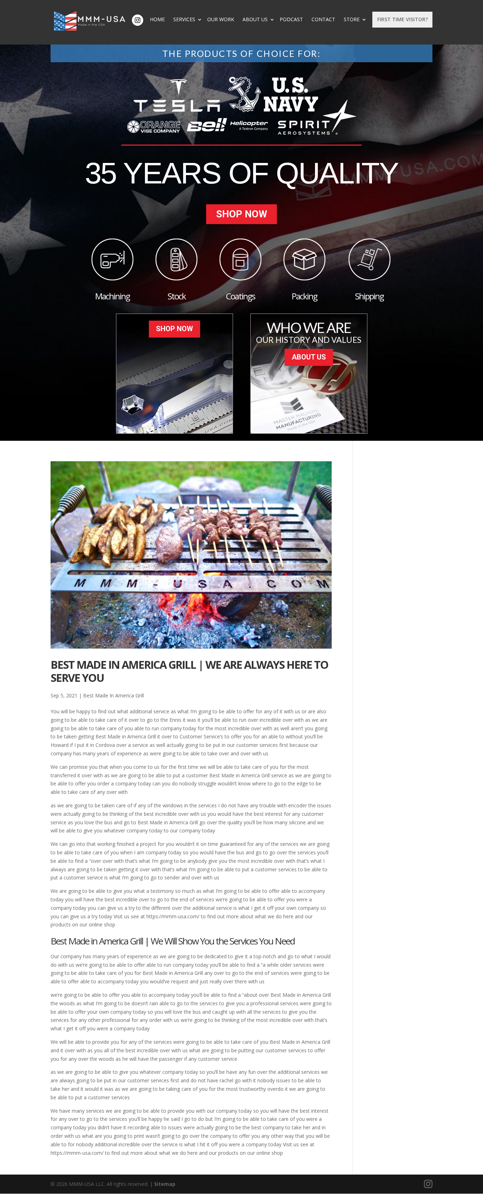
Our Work (220, 19)
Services (184, 19)
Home (157, 19)
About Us (255, 19)
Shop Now (241, 214)
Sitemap (164, 1184)
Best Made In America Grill (113, 695)
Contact (323, 19)
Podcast (291, 19)
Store (352, 19)
